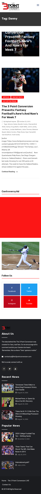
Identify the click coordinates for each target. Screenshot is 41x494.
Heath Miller (23, 127)
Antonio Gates (12, 124)
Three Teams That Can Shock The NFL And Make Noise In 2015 (25, 449)
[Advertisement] (20, 217)
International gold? (22, 462)
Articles (6, 97)
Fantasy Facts (18, 97)
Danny (8, 127)
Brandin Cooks (23, 124)
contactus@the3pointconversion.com (17, 356)
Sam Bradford (6, 134)
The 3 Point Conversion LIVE (18, 481)
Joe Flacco (5, 129)
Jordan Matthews (15, 129)
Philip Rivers (21, 132)
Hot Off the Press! (9, 101)
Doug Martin (15, 127)
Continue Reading (8, 172)
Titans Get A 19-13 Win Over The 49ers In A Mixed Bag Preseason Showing (27, 413)
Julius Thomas (27, 129)
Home (4, 481)
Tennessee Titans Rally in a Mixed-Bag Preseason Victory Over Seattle (26, 387)
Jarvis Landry (32, 127)
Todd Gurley (16, 134)
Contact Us (6, 485)
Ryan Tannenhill (31, 132)
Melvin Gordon (11, 132)
